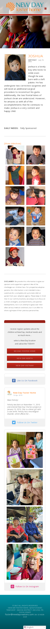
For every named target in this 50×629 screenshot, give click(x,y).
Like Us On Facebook (27, 380)
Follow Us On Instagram (27, 586)
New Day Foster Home (24, 392)
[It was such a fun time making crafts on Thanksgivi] (25, 562)
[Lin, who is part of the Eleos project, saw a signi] (25, 487)
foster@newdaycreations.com (19, 614)
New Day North (25, 358)
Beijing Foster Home (25, 351)
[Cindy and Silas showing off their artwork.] (25, 450)
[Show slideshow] (12, 143)
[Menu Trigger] (45, 8)
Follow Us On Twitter (27, 422)
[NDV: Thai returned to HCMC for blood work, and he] (25, 525)
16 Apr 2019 (17, 395)
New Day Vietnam (25, 365)
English (29, 627)
